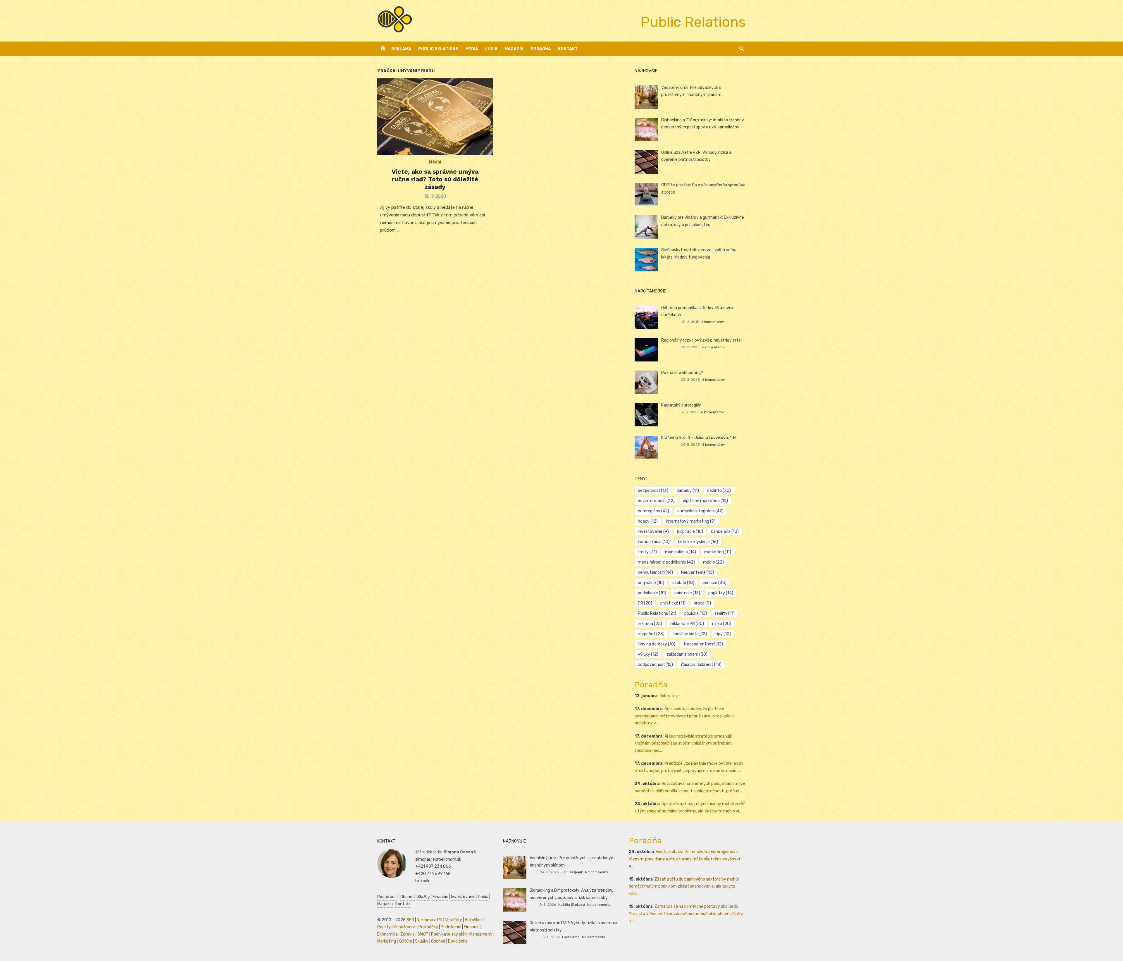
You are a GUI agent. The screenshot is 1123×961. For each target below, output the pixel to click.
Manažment (404, 926)
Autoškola (474, 919)
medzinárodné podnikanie (666, 562)
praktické (672, 603)
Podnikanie (387, 896)
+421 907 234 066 (433, 866)
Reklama (401, 48)
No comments (596, 872)
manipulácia (680, 552)
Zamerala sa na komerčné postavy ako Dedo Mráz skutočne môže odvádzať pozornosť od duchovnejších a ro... (686, 913)
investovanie (653, 531)
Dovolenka (458, 941)
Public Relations (438, 48)
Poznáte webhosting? (682, 372)
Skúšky (421, 941)
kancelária (725, 531)
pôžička (695, 613)
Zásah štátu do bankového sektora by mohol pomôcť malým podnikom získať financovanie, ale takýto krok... (684, 886)
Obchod (407, 896)
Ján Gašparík (572, 872)
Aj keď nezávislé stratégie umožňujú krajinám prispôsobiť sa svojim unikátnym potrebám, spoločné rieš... (684, 743)
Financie (440, 896)
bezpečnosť (653, 490)
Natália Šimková (571, 905)
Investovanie (463, 896)
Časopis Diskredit (701, 664)
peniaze (714, 582)
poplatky (720, 592)
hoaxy (648, 521)
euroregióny (653, 511)
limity (647, 552)
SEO (410, 919)
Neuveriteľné (697, 572)
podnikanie (652, 592)
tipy (723, 633)
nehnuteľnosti (655, 572)
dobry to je (669, 695)
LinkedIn (422, 880)
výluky (648, 654)
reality (725, 613)
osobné (683, 582)
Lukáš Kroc (571, 937)
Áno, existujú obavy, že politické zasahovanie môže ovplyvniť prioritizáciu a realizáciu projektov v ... (684, 716)
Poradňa (541, 48)
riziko (721, 623)
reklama (650, 623)
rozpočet (651, 633)
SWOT (422, 934)
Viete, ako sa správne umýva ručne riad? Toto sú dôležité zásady (435, 179)
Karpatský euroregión (681, 405)
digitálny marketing (705, 500)
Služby (423, 896)
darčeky (687, 490)
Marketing (386, 941)
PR (645, 603)
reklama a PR (687, 623)
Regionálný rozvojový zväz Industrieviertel (701, 340)
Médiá (471, 48)
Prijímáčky (428, 926)
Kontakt (568, 48)
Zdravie (407, 934)
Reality (384, 926)
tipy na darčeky (656, 644)
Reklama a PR (429, 919)
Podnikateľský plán (449, 934)
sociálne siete (690, 633)
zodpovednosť (655, 664)
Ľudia (491, 48)
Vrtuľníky (453, 919)
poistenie (687, 592)
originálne (651, 582)
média (713, 562)
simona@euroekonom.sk (438, 859)
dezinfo (719, 490)
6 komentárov (712, 322)
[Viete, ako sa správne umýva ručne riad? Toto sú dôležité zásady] (435, 116)
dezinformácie (656, 500)
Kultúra (405, 941)
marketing (717, 552)
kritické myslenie (698, 541)
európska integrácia (700, 511)
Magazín (513, 48)
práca (702, 603)
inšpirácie (690, 531)
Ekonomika (387, 934)
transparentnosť (703, 644)
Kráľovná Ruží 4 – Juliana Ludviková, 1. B (698, 437)
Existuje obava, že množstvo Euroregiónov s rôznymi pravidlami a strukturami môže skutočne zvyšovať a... (684, 859)
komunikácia (654, 541)
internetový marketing (691, 521)
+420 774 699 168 (433, 873)
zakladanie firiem (686, 654)
